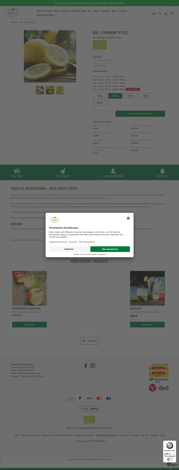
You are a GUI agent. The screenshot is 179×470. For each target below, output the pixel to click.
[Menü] (174, 442)
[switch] (170, 459)
